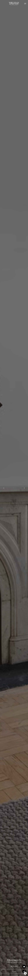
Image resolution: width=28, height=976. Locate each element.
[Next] (24, 488)
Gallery (14, 971)
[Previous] (4, 488)
